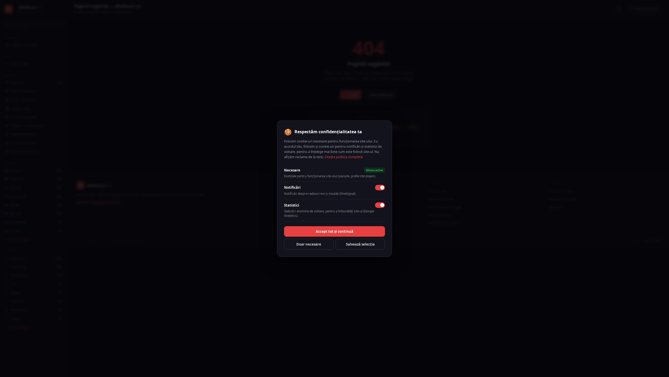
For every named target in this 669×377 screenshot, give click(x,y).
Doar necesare (308, 244)
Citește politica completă (344, 157)
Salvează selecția (360, 244)
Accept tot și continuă (334, 231)
